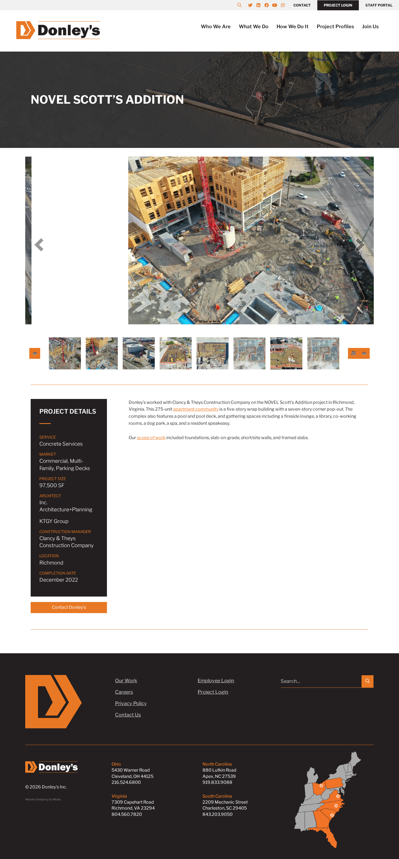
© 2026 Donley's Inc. (46, 787)
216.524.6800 (126, 782)
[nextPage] (364, 353)
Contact (302, 5)
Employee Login (216, 680)
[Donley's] (58, 30)
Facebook (269, 5)
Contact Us (128, 715)
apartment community (195, 409)
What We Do (253, 26)
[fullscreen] (353, 353)
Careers (124, 692)
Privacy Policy (131, 703)
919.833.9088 (217, 782)
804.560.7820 (127, 814)
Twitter (253, 5)
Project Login (338, 5)
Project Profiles (335, 26)
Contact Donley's (69, 607)
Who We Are (216, 26)
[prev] (38, 244)
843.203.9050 (217, 814)
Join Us (370, 26)
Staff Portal (378, 5)
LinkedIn (261, 5)
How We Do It (293, 26)
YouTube (277, 5)
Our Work (126, 680)
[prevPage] (34, 353)
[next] (360, 244)
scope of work (151, 437)
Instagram (285, 5)
